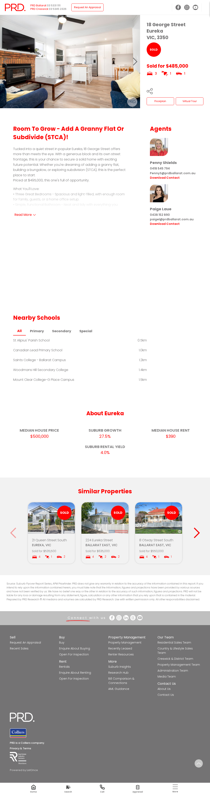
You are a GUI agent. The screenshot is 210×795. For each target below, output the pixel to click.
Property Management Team (179, 665)
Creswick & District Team (175, 659)
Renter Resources (121, 654)
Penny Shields (163, 162)
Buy (62, 637)
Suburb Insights (119, 667)
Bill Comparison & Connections (121, 681)
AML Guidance (118, 689)
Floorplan (160, 101)
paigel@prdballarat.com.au (172, 219)
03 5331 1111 (53, 5)
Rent (63, 661)
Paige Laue (160, 209)
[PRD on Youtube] (195, 7)
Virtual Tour (190, 101)
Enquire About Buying (74, 648)
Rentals (64, 667)
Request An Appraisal (87, 7)
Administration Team (173, 671)
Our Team (166, 637)
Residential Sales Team (174, 642)
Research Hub (118, 673)
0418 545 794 (160, 168)
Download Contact (165, 177)
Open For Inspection (74, 654)
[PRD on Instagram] (186, 7)
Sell (12, 637)
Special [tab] (85, 331)
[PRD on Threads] (133, 617)
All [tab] (19, 331)
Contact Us (167, 683)
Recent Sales (19, 648)
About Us (164, 689)
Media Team (167, 676)
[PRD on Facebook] (178, 7)
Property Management (127, 637)
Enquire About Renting (75, 673)
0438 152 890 (160, 214)
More (112, 661)
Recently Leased (120, 648)
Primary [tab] (37, 331)
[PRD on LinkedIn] (126, 617)
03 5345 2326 (57, 9)
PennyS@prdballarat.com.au (172, 173)
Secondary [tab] (61, 331)
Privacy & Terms (20, 748)
